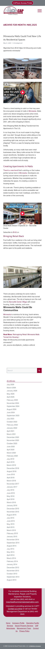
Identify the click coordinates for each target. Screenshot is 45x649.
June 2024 (11, 412)
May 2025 (10, 394)
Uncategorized (18, 43)
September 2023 (13, 415)
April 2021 (10, 431)
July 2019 (10, 459)
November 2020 (13, 440)
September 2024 (13, 406)
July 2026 (10, 384)
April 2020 (10, 449)
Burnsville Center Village (18, 302)
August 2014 (11, 545)
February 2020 (12, 456)
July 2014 (10, 549)
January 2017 (12, 487)
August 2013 (11, 580)
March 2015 (11, 530)
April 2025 (10, 397)
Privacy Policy (24, 631)
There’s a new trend (10, 170)
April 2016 (10, 499)
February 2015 (12, 533)
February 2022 (12, 425)
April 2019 (10, 462)
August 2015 (11, 514)
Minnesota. (23, 173)
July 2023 (10, 418)
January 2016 (12, 505)
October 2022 (12, 421)
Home (8, 623)
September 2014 (13, 542)
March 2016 (11, 502)
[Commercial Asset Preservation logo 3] (18, 10)
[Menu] (38, 10)
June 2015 (11, 521)
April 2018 (10, 477)
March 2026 (11, 387)
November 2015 (13, 511)
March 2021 (11, 434)
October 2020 (12, 443)
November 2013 (13, 570)
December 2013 (13, 567)
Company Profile (18, 623)
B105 (15, 232)
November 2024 (13, 403)
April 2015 (10, 527)
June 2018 (11, 474)
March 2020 (11, 452)
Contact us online (15, 608)
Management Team (24, 628)
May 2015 (10, 524)
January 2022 (12, 428)
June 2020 (11, 446)
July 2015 (10, 518)
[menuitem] (38, 10)
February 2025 (12, 400)
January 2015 (12, 536)
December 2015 (13, 508)
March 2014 (11, 558)
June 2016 (11, 493)
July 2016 (10, 490)
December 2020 (13, 437)
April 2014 (10, 555)
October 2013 (12, 573)
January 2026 (12, 390)
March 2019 (11, 465)
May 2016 (10, 496)
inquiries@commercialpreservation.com (22, 602)
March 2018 (11, 480)
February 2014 (12, 561)
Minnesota (32, 111)
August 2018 (11, 471)
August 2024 (11, 409)
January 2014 (12, 564)
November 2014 (13, 539)
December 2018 (13, 468)
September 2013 (13, 576)
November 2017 (13, 483)
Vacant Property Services (24, 625)
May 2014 (10, 552)
